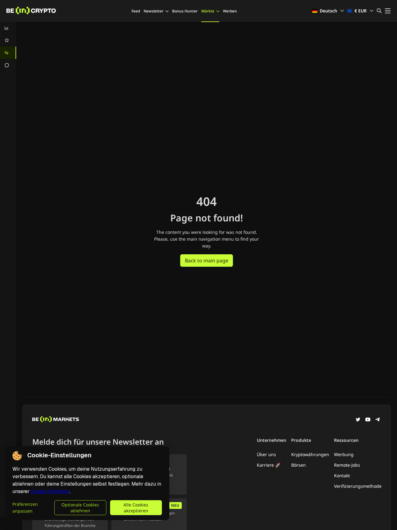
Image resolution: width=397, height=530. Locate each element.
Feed (136, 11)
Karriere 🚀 (268, 465)
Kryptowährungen (310, 454)
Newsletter (153, 11)
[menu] (8, 46)
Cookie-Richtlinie (50, 491)
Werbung (344, 454)
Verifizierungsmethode (357, 486)
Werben (230, 11)
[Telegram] (378, 420)
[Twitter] (358, 420)
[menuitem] (8, 28)
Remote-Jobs (347, 465)
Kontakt (342, 475)
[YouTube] (368, 420)
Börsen (298, 465)
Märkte (207, 11)
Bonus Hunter (185, 11)
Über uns (266, 454)
